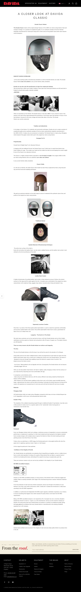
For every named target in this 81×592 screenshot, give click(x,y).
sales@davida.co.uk (12, 576)
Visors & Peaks (38, 571)
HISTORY (52, 3)
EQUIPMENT (42, 3)
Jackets (36, 566)
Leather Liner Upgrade (24, 566)
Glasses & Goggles (39, 569)
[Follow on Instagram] (8, 582)
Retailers (51, 566)
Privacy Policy (67, 569)
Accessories (22, 569)
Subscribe (75, 549)
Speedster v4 (22, 564)
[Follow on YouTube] (13, 582)
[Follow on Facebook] (4, 582)
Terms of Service (68, 564)
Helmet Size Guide (23, 571)
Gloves (35, 564)
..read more (16, 92)
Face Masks (37, 574)
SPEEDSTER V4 (31, 3)
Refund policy (67, 566)
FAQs (65, 571)
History (51, 564)
